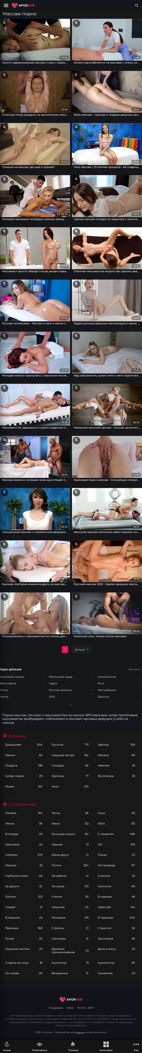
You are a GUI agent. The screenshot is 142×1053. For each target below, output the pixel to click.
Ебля (116, 823)
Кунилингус (116, 962)
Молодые (70, 917)
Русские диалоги (60, 690)
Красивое (23, 844)
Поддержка (56, 1007)
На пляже (23, 973)
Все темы (134, 669)
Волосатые (116, 776)
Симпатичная (107, 676)
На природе (116, 865)
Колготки (116, 886)
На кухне (70, 886)
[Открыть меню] (6, 5)
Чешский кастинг (23, 949)
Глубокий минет (23, 876)
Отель (4, 690)
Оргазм (23, 896)
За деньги (23, 886)
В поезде (23, 834)
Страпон (70, 928)
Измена (23, 813)
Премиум (23, 928)
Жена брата (8, 683)
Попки (70, 865)
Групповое (116, 938)
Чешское (70, 907)
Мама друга (70, 855)
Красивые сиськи (12, 676)
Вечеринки (70, 973)
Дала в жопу (116, 949)
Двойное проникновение (70, 950)
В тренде (17, 736)
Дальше (80, 649)
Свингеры (70, 938)
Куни (116, 813)
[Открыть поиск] (136, 5)
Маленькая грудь (60, 676)
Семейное (116, 973)
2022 (52, 696)
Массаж (23, 865)
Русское (70, 744)
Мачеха (116, 755)
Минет (23, 786)
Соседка (70, 765)
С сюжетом (116, 834)
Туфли (53, 683)
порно (79, 1032)
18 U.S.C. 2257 (85, 1007)
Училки (70, 896)
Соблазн (23, 855)
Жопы (70, 813)
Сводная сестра (70, 755)
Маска (4, 696)
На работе (70, 876)
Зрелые (116, 744)
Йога (101, 683)
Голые (23, 938)
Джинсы (103, 696)
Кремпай (116, 907)
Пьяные (70, 844)
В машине (23, 917)
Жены (70, 823)
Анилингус (70, 962)
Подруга (23, 765)
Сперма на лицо (23, 962)
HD (116, 844)
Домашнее (23, 744)
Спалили (116, 876)
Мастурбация (107, 690)
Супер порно (23, 776)
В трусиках (116, 917)
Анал (70, 786)
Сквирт (23, 907)
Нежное (116, 765)
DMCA (70, 1007)
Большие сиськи (70, 834)
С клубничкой (22, 804)
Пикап (116, 855)
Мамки (23, 755)
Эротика (70, 776)
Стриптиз (116, 928)
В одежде (116, 896)
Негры (23, 823)
